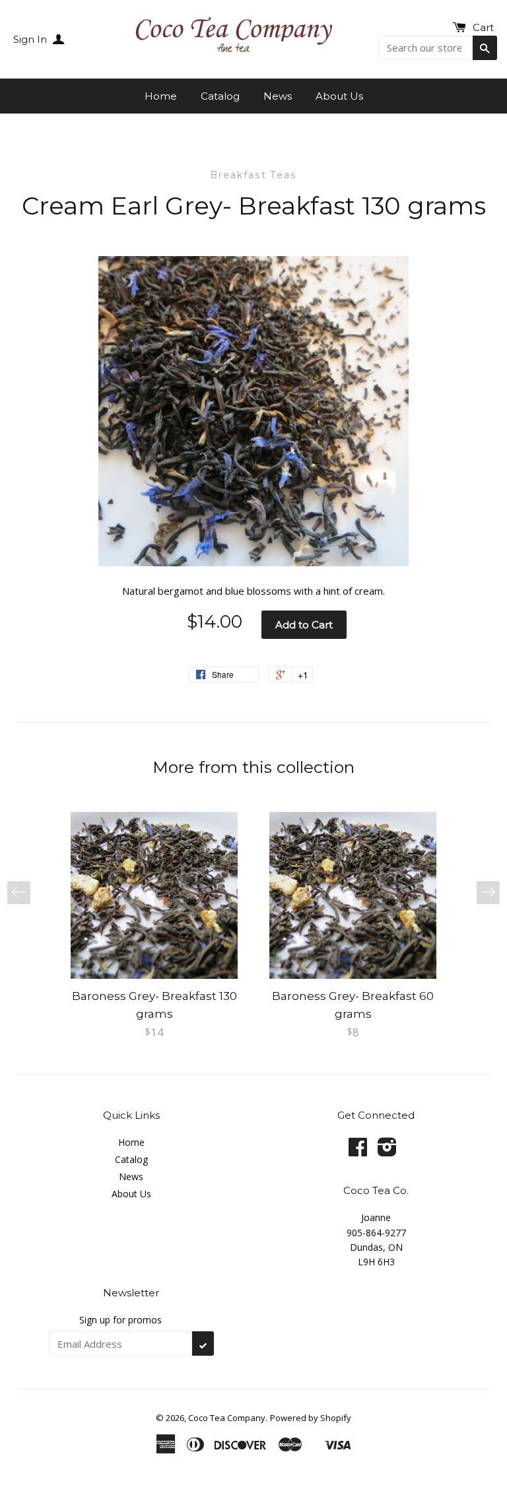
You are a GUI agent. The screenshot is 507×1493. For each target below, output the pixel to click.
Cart (483, 27)
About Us (339, 96)
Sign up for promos (120, 1319)
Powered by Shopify (310, 1418)
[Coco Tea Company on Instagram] (387, 1151)
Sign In (31, 39)
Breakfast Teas (253, 175)
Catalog (220, 96)
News (277, 96)
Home (161, 96)
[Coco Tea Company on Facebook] (358, 1151)
